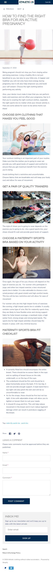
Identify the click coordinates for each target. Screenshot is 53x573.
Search (5, 549)
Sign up (27, 538)
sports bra (24, 423)
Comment (7, 478)
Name (5, 452)
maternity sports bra (13, 423)
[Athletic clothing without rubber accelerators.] (27, 2)
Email (5, 465)
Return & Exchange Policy (11, 553)
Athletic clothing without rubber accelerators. (24, 560)
